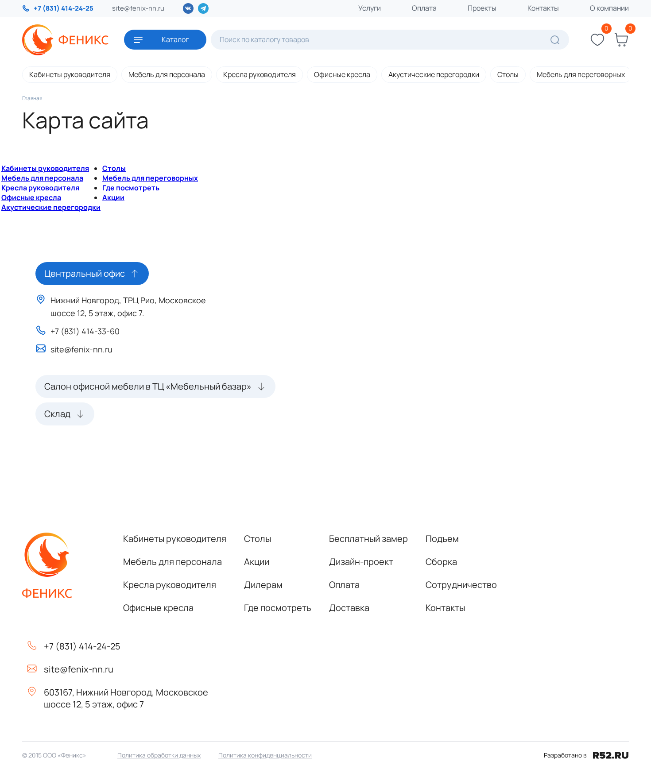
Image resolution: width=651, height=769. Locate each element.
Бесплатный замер (368, 539)
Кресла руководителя (259, 74)
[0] (597, 39)
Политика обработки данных (159, 755)
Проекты (482, 8)
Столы (508, 74)
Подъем (442, 539)
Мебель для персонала (166, 74)
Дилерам (263, 585)
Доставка (349, 608)
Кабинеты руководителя (69, 74)
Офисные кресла (342, 74)
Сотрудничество (461, 585)
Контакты (543, 8)
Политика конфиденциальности (265, 755)
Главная (32, 98)
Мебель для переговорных (581, 74)
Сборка (441, 562)
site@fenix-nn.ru (138, 8)
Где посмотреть (130, 188)
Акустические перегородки (433, 74)
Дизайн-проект (361, 562)
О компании (609, 8)
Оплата (424, 8)
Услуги (369, 8)
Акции (113, 197)
